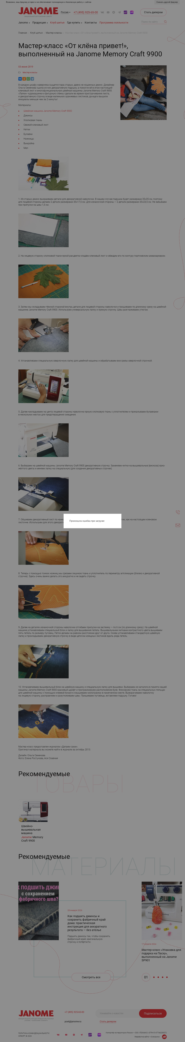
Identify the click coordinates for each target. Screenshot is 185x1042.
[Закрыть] (120, 516)
